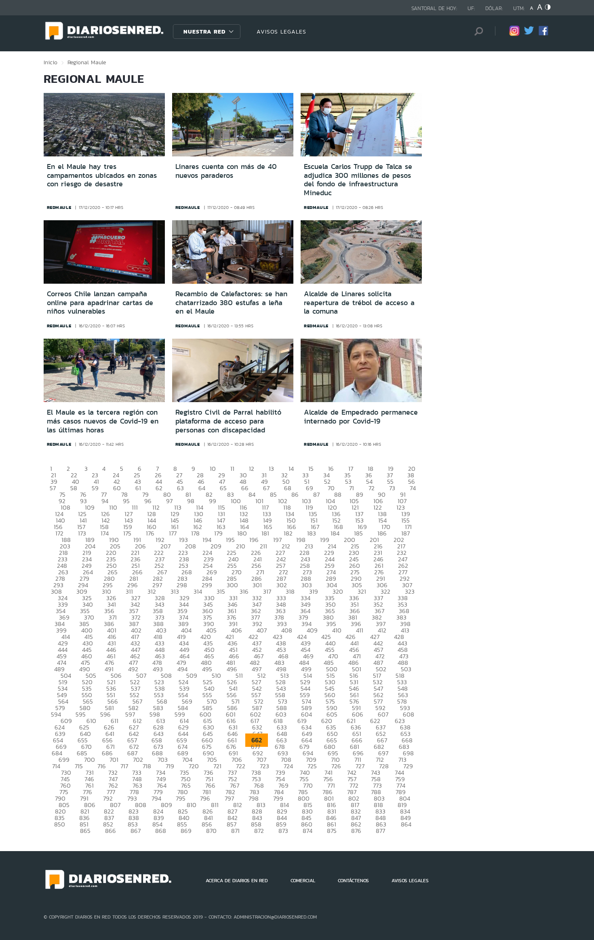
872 (259, 830)
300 (232, 585)
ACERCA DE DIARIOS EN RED (237, 880)
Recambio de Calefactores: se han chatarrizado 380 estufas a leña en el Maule (231, 302)
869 (186, 830)
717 (124, 766)
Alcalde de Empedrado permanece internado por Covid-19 (361, 416)
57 (53, 488)
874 (307, 830)
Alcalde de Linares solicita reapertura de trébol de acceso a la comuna (359, 302)
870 (211, 830)
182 (288, 533)
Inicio (50, 62)
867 (136, 830)
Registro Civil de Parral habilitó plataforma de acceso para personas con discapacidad (228, 421)
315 (221, 591)
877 (380, 830)
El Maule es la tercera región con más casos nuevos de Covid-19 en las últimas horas (102, 421)
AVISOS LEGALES (281, 31)
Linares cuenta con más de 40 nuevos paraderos (226, 171)
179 (218, 533)
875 (332, 830)
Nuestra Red (204, 31)
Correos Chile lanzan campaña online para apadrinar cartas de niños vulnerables (100, 302)
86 (295, 494)
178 (195, 533)
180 (242, 533)
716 (101, 766)
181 (265, 533)
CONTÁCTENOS (353, 880)
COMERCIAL (303, 880)
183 (311, 533)
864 (406, 824)
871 (235, 830)
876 (356, 830)
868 (160, 830)
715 (79, 766)
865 (85, 830)
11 (232, 468)
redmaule (59, 207)
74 (413, 488)
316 (244, 591)
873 (283, 830)
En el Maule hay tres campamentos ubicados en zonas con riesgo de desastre (102, 175)
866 (110, 830)
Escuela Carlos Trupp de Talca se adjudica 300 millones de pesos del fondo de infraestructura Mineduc (358, 179)
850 (59, 824)
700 (89, 759)
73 (392, 488)
